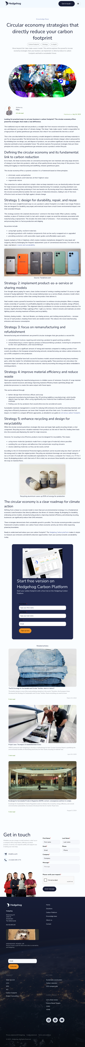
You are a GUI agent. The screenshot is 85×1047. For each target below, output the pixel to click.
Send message (49, 889)
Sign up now (25, 631)
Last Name (23, 612)
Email (21, 620)
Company (46, 854)
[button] (78, 3)
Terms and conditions (44, 1035)
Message (46, 863)
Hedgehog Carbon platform (59, 532)
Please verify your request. (52, 875)
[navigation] (14, 905)
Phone (64, 846)
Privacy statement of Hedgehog (15, 1035)
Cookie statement (32, 1035)
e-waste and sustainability (25, 245)
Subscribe (13, 966)
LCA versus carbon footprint (70, 413)
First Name (23, 604)
